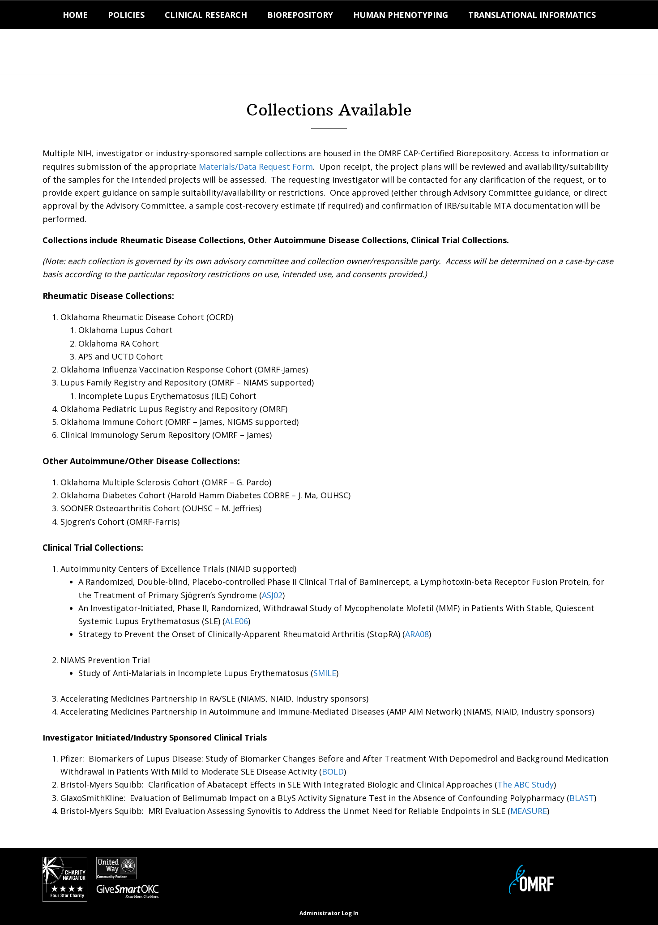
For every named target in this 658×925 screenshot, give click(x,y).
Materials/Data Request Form (256, 166)
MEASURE (528, 810)
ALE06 (236, 621)
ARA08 (417, 634)
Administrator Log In (329, 913)
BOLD (333, 771)
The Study (525, 784)
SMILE (324, 673)
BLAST (581, 797)
